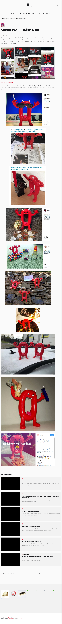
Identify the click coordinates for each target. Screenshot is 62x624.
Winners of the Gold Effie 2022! (31, 526)
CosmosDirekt (11, 13)
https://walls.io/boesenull (7, 82)
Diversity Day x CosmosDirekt (31, 511)
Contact (54, 13)
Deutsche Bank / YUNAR (21, 13)
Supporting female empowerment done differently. (37, 556)
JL (28, 4)
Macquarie (41, 13)
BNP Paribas (48, 13)
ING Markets (35, 13)
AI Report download (28, 481)
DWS (29, 13)
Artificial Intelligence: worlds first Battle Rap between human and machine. (40, 496)
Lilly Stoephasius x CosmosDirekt (32, 541)
